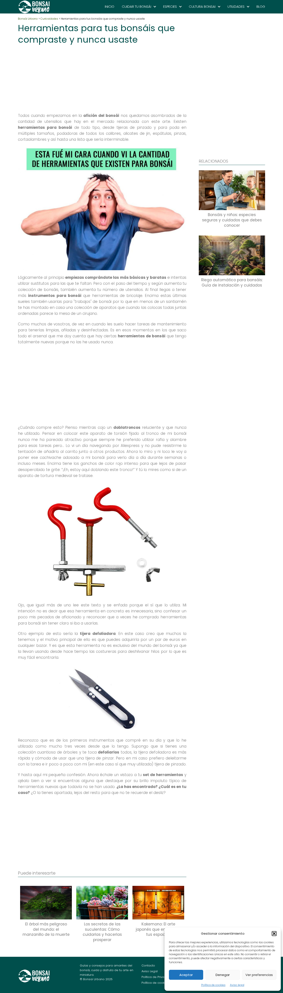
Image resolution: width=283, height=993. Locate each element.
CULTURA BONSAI (202, 6)
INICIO (109, 6)
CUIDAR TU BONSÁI (136, 6)
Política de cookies (213, 985)
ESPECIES (170, 6)
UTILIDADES (236, 6)
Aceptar (186, 974)
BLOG (260, 6)
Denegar (223, 974)
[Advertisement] (102, 77)
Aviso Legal (150, 971)
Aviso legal (237, 985)
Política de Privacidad (157, 977)
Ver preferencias (259, 974)
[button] (274, 933)
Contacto (148, 965)
